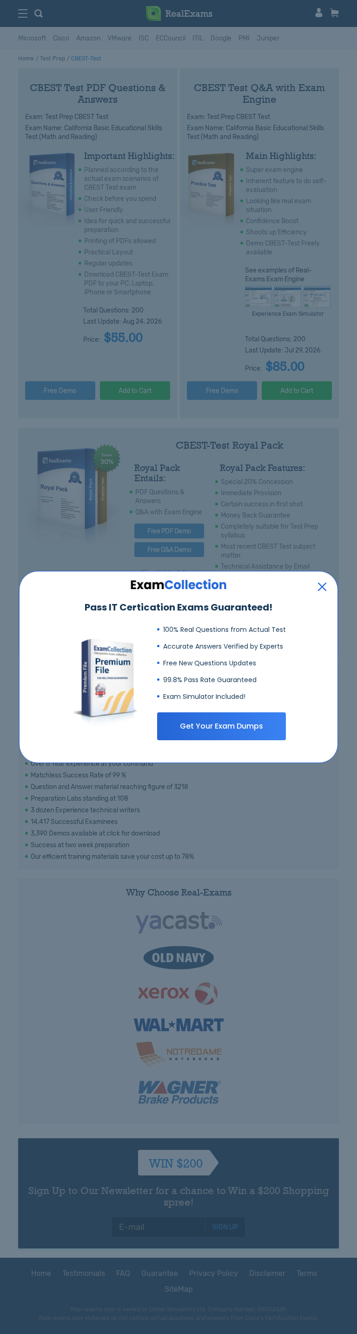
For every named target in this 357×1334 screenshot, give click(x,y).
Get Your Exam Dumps (221, 726)
